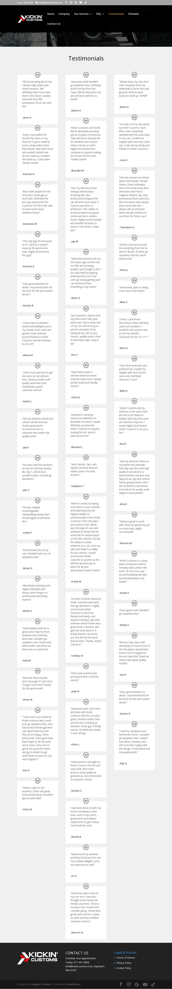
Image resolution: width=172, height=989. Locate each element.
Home (50, 14)
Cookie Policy (123, 968)
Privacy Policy (123, 962)
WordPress (74, 984)
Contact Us (53, 24)
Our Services (81, 14)
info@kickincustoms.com (79, 966)
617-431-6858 (81, 962)
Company (64, 14)
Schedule (133, 14)
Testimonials (116, 14)
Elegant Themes (41, 984)
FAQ (98, 14)
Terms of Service (125, 957)
